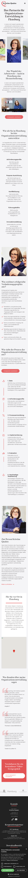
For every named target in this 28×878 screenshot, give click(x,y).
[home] (12, 4)
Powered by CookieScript (14, 876)
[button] (25, 3)
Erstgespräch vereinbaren (14, 117)
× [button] (26, 849)
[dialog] (14, 862)
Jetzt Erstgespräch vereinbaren (10, 775)
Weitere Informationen (12, 860)
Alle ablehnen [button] (21, 870)
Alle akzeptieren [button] (7, 870)
